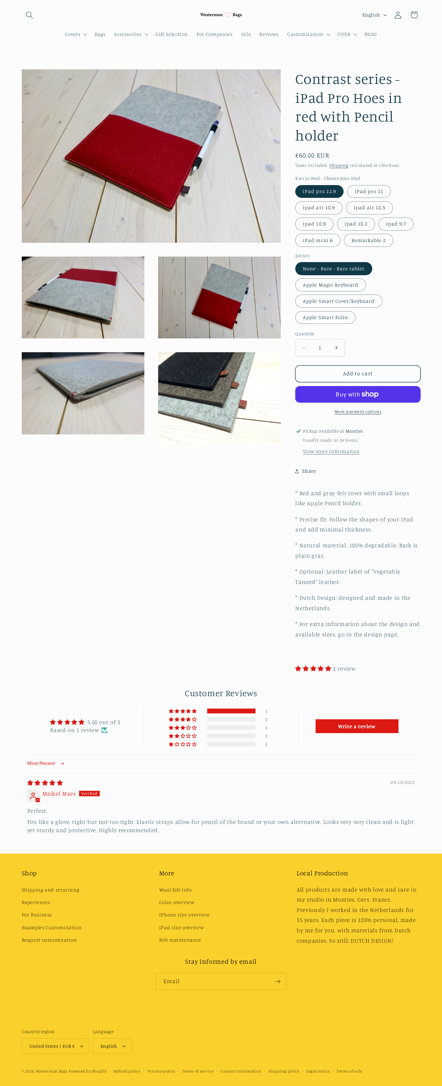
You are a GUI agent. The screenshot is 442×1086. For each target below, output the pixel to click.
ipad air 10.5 (370, 208)
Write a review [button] (357, 726)
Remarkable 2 (369, 240)
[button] (30, 15)
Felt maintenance (180, 940)
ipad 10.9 (314, 224)
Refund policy (127, 1071)
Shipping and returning (50, 890)
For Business (37, 914)
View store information (331, 451)
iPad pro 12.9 (319, 191)
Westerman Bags (51, 1071)
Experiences (36, 902)
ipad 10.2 (356, 224)
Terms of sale (349, 1071)
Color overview (177, 902)
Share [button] (309, 471)
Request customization (49, 940)
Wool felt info (175, 890)
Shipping (338, 165)
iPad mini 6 (318, 240)
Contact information (241, 1071)
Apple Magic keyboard (330, 285)
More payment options (358, 411)
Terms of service (198, 1071)
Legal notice (317, 1071)
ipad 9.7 (396, 224)
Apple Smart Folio (325, 317)
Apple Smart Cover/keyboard (339, 301)
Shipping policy (283, 1071)
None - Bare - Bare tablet (333, 268)
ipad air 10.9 (319, 208)
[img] (45, 782)
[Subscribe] (278, 981)
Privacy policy (161, 1071)
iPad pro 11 (369, 191)
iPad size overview (181, 927)
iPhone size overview (184, 914)
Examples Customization (52, 927)
